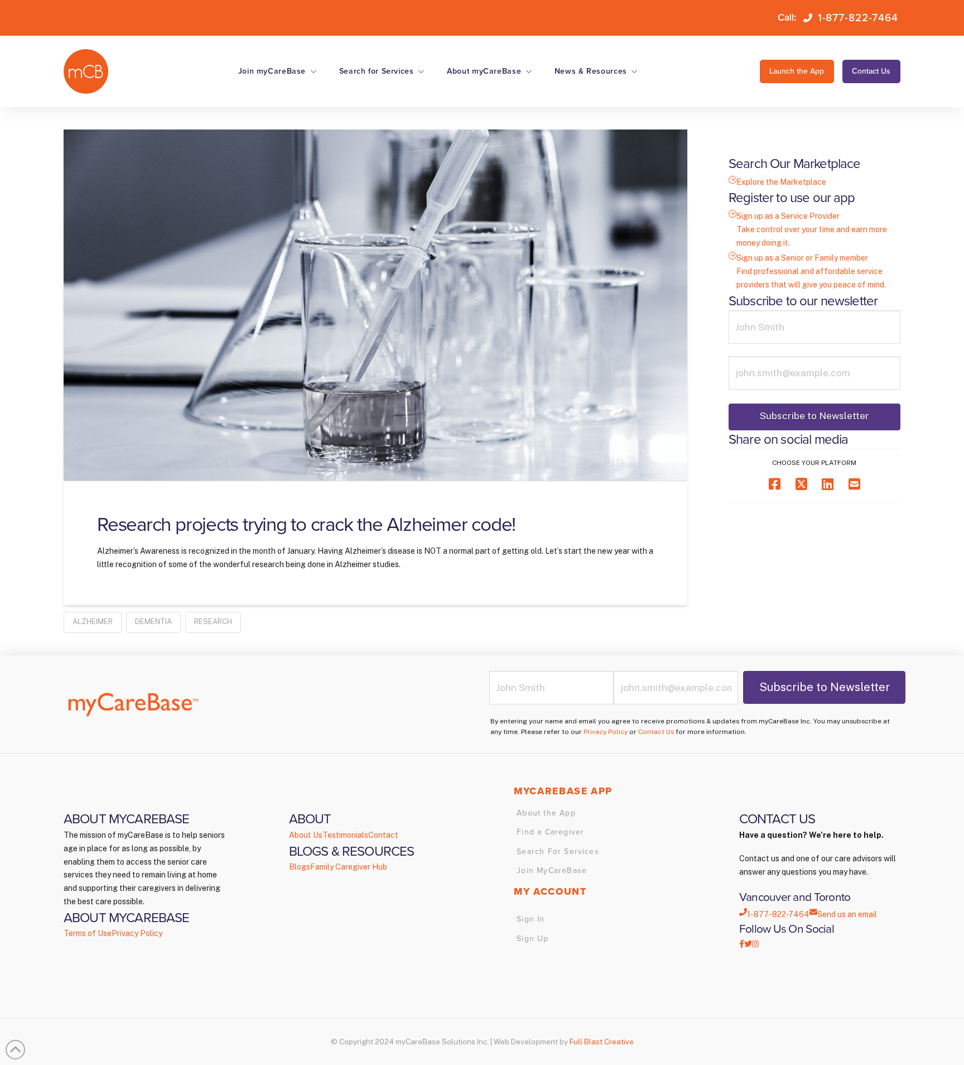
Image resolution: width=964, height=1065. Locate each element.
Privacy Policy (606, 732)
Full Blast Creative (602, 1041)
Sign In (530, 919)
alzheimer (93, 621)
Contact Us (656, 732)
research (213, 621)
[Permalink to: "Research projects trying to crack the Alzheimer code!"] (375, 305)
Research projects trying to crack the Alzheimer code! (306, 524)
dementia (153, 621)
